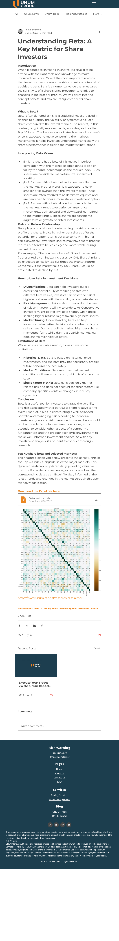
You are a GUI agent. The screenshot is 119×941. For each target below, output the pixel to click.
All (16, 14)
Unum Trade (52, 14)
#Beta (94, 608)
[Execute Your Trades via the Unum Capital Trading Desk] (36, 665)
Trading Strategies (76, 14)
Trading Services (59, 795)
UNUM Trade (59, 811)
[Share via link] (42, 625)
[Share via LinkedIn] (34, 625)
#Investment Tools (28, 608)
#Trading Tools (49, 608)
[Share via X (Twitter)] (26, 625)
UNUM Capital (59, 815)
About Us (59, 773)
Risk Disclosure (59, 752)
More (96, 14)
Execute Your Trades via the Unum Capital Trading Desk (34, 684)
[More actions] (99, 31)
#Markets (83, 608)
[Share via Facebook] (19, 625)
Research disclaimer (59, 756)
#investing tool (68, 608)
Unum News (31, 14)
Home (59, 769)
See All (97, 648)
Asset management (59, 799)
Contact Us (59, 777)
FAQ (59, 781)
